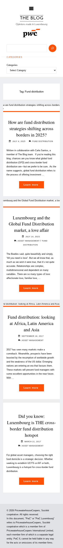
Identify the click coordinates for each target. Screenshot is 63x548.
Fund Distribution (42, 141)
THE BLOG (31, 18)
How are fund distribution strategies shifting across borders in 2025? (31, 128)
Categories (12, 65)
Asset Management (29, 241)
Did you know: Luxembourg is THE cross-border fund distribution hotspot (31, 425)
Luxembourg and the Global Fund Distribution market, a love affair (31, 224)
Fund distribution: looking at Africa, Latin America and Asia (31, 323)
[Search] (52, 48)
